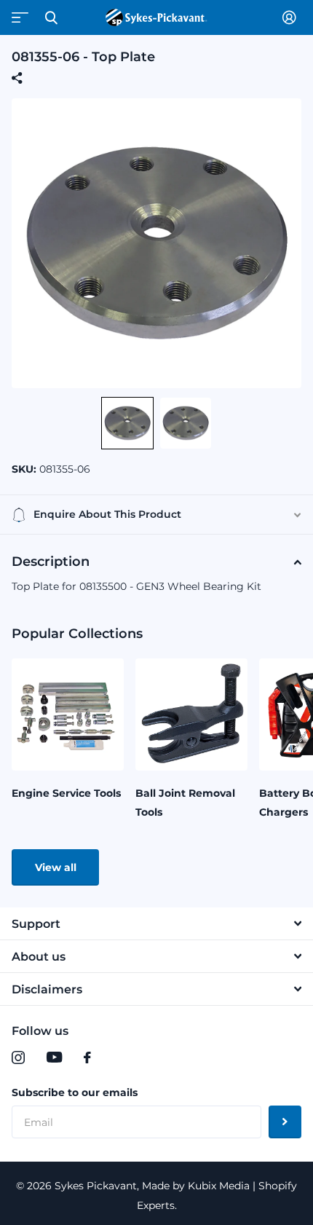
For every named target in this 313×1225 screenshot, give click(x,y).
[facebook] (87, 1057)
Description (51, 562)
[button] (127, 423)
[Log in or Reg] (291, 17)
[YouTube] (54, 1057)
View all (55, 867)
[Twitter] (117, 1057)
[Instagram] (18, 1057)
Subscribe (285, 1122)
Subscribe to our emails (75, 1092)
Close (51, 17)
